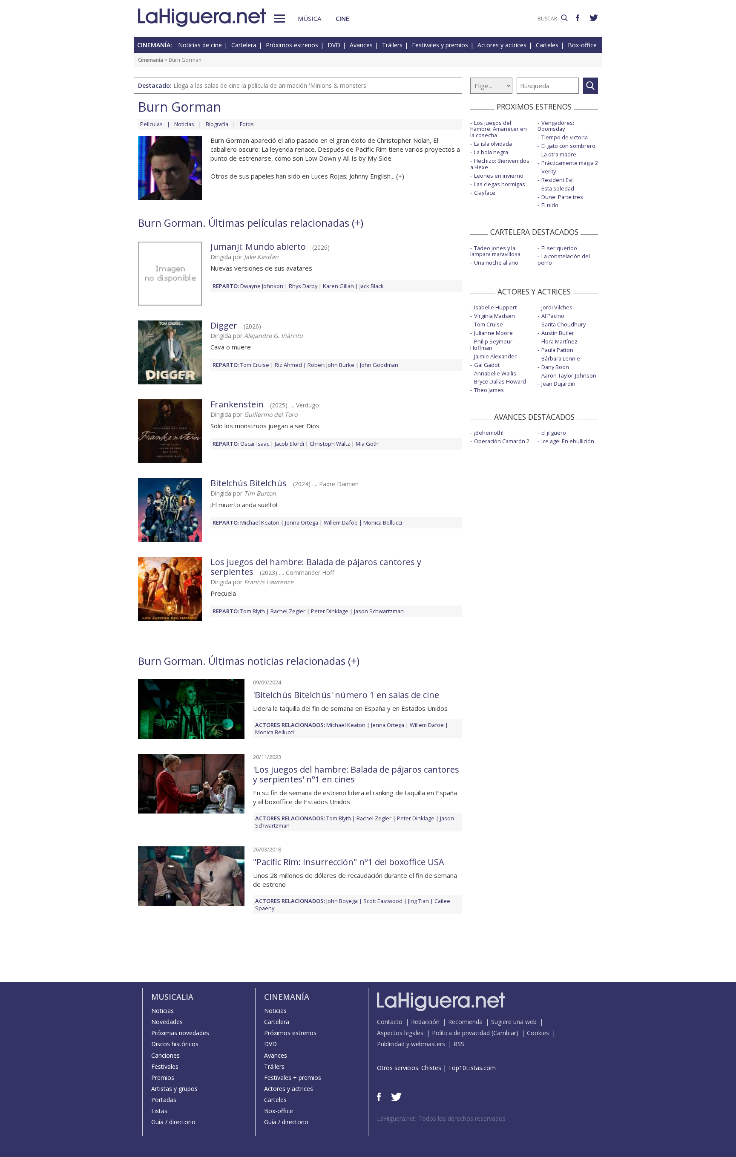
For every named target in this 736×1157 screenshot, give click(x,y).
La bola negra (491, 152)
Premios (162, 1077)
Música (309, 18)
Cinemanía (150, 59)
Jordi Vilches (556, 307)
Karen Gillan (338, 286)
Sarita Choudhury (563, 324)
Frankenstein (237, 404)
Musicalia (172, 997)
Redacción (425, 1022)
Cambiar (504, 1033)
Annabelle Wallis (495, 373)
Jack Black (371, 286)
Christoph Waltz (330, 443)
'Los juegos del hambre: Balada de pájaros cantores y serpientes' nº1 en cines (356, 774)
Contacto (389, 1022)
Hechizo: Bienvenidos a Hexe (499, 164)
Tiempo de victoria (564, 137)
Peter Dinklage (329, 611)
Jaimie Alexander (495, 356)
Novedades (167, 1022)
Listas (159, 1111)
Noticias (184, 124)
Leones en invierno (498, 175)
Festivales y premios (440, 45)
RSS (459, 1044)
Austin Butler (557, 333)
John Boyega (342, 901)
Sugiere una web (514, 1022)
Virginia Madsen (494, 316)
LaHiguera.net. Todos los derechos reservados (441, 1118)
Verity (548, 171)
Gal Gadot (487, 365)
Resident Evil (557, 180)
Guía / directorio (173, 1122)
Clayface (484, 192)
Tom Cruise (254, 365)
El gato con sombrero (568, 146)
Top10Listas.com (472, 1068)
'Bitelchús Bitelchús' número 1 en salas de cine (346, 695)
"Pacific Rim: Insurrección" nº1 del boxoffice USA (348, 862)
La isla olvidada (493, 143)
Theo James (489, 390)
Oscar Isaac (254, 443)
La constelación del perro (564, 259)
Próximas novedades (180, 1033)
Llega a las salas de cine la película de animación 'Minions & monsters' (270, 85)
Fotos (247, 124)
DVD (334, 45)
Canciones (165, 1055)
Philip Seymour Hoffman (491, 345)
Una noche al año (496, 262)
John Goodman (379, 365)
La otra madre (558, 154)
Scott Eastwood (382, 901)
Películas (151, 124)
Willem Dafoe (341, 522)
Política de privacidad (461, 1033)
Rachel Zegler (287, 611)
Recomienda (465, 1022)
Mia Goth (367, 443)
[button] (279, 18)
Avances (361, 45)
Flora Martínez (559, 341)
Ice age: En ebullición (567, 441)
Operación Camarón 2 (501, 441)
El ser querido (559, 248)
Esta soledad (557, 188)
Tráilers (392, 45)
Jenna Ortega (301, 522)
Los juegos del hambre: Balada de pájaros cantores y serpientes (315, 566)
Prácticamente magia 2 (569, 163)
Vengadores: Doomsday (556, 126)
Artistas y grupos (174, 1089)
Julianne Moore (493, 333)
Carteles (547, 45)
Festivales (164, 1066)
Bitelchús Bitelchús (248, 483)
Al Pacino (552, 316)
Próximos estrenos (292, 45)
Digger (223, 325)
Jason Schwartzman (379, 611)
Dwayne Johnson (261, 286)
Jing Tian (418, 901)
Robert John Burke (331, 365)
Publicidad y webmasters (411, 1044)
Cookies (538, 1033)
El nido (549, 205)
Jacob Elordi (289, 443)
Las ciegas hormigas (499, 184)
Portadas (163, 1100)
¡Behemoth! (488, 432)
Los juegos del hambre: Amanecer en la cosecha (498, 129)
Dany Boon (555, 367)
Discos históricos (174, 1044)
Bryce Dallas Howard (500, 381)
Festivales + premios (292, 1077)
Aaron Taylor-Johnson (568, 375)
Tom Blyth (252, 611)
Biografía (217, 124)
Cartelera (243, 45)
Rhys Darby (303, 286)
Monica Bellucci (382, 522)
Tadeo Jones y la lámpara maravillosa (495, 251)
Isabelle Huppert (495, 307)
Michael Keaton (259, 522)
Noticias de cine (200, 45)
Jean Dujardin (558, 383)
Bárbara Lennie (560, 358)
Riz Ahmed (288, 365)
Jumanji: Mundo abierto (258, 246)
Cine (342, 18)
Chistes (431, 1068)
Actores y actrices (501, 45)
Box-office (582, 45)
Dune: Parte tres (562, 197)
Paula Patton (557, 350)
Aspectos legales (400, 1033)
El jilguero (553, 432)
